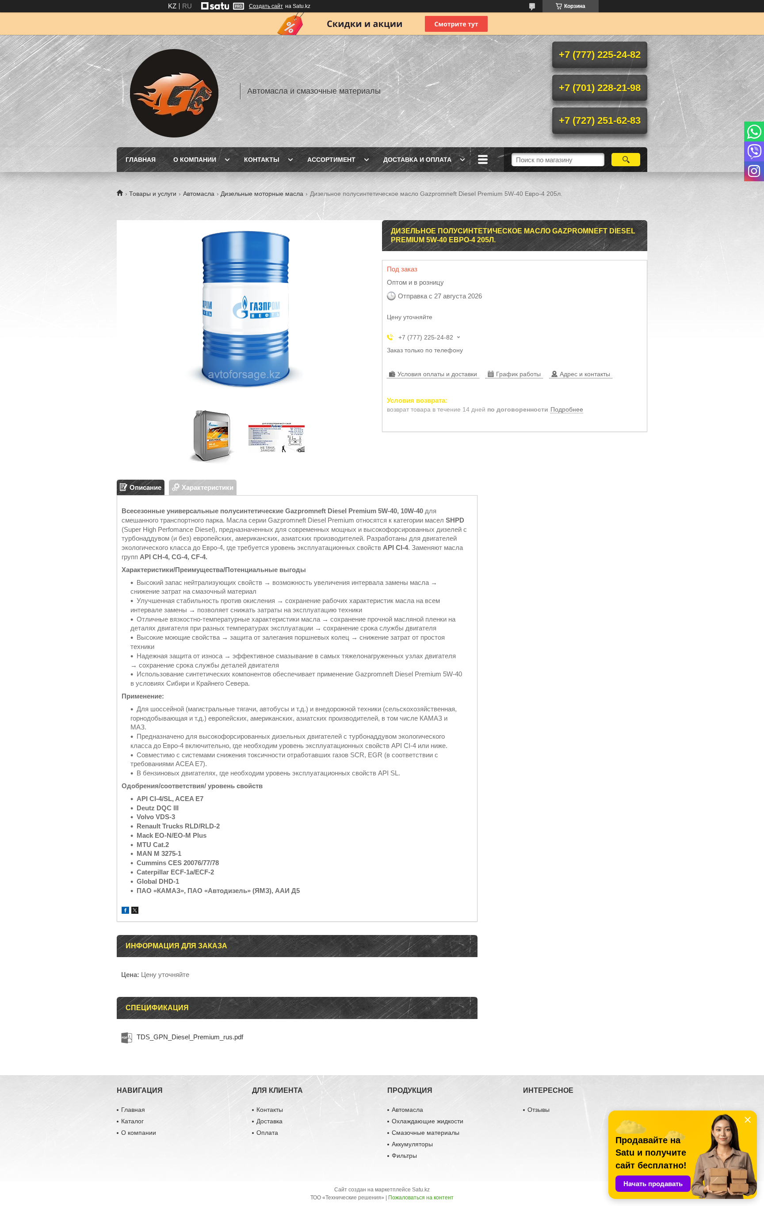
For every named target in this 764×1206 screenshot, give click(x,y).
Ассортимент (331, 159)
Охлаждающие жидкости (427, 1121)
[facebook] (125, 911)
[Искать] (625, 159)
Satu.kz (421, 1190)
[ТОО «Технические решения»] (174, 91)
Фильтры (404, 1155)
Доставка (269, 1121)
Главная (141, 159)
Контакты (261, 159)
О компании (194, 159)
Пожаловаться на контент (421, 1198)
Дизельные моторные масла (262, 193)
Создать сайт (266, 6)
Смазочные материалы (425, 1132)
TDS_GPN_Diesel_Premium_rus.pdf (190, 1037)
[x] (134, 911)
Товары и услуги (152, 193)
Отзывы (538, 1109)
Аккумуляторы (412, 1144)
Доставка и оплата (417, 159)
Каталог (132, 1121)
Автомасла (198, 193)
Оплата (267, 1132)
